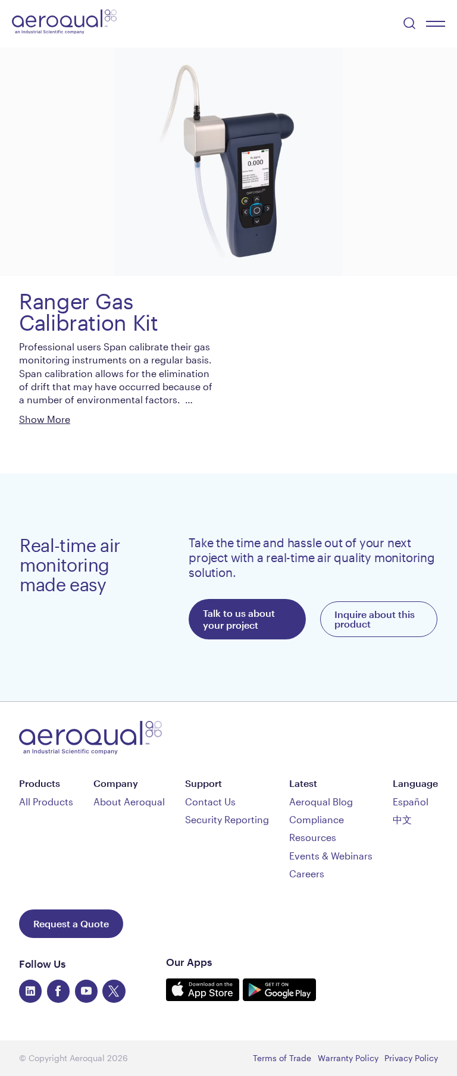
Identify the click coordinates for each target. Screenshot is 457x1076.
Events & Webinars (331, 855)
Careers (306, 873)
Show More (44, 419)
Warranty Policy (348, 1058)
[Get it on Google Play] (279, 997)
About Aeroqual (129, 801)
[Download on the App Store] (204, 997)
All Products (46, 801)
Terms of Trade (282, 1058)
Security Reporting (227, 819)
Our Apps (189, 962)
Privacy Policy (411, 1058)
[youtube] (86, 991)
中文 (402, 819)
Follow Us (42, 964)
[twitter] (113, 991)
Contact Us (210, 801)
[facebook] (58, 991)
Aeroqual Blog (321, 801)
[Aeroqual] (64, 23)
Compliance (316, 819)
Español (410, 801)
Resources (312, 837)
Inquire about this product (374, 618)
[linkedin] (30, 991)
